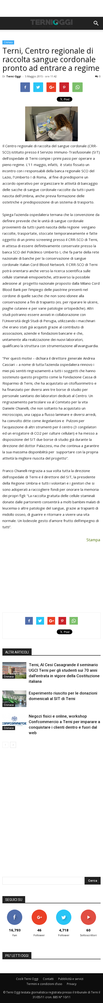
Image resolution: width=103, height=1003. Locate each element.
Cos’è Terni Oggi (27, 979)
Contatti (48, 979)
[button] (96, 23)
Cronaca (8, 42)
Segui (39, 911)
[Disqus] (51, 816)
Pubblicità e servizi (70, 979)
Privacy (71, 984)
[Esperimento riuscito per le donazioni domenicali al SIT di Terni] (14, 698)
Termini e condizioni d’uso (44, 984)
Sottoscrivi (88, 911)
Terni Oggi (13, 76)
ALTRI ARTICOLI (17, 652)
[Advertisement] (51, 8)
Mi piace (15, 911)
